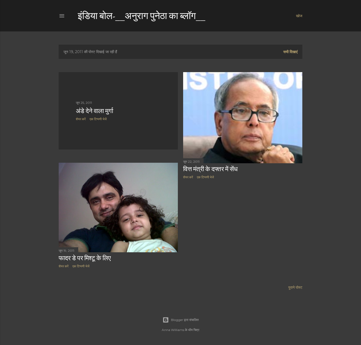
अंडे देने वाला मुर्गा (94, 111)
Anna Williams (173, 330)
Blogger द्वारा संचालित (185, 320)
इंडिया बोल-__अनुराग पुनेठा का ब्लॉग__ (141, 16)
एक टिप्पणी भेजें (98, 119)
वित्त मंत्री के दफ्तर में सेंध (210, 169)
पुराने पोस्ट (295, 287)
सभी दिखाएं (290, 51)
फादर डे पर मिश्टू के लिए (85, 258)
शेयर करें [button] (81, 119)
